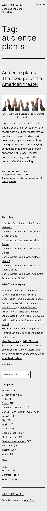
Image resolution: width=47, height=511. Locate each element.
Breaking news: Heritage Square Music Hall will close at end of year (22, 332)
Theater (12, 181)
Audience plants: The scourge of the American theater (22, 78)
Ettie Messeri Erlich (12, 316)
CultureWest (13, 5)
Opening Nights (10, 433)
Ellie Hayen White (11, 328)
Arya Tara (7, 354)
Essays (20, 174)
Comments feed (10, 474)
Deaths (5, 403)
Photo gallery (9, 437)
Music (5, 424)
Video (5, 454)
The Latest (7, 445)
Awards (6, 390)
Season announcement (14, 441)
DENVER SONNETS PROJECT (18, 411)
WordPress (29, 500)
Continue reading (22, 161)
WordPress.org (10, 479)
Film (4, 420)
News (27, 174)
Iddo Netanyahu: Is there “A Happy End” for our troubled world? (23, 320)
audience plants (35, 178)
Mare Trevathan (10, 341)
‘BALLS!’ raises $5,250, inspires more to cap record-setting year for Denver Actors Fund (21, 345)
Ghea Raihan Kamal (12, 299)
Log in (5, 466)
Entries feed (8, 470)
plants (5, 181)
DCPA (5, 399)
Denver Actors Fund (12, 407)
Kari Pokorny (9, 307)
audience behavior (18, 178)
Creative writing (10, 394)
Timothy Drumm (10, 290)
